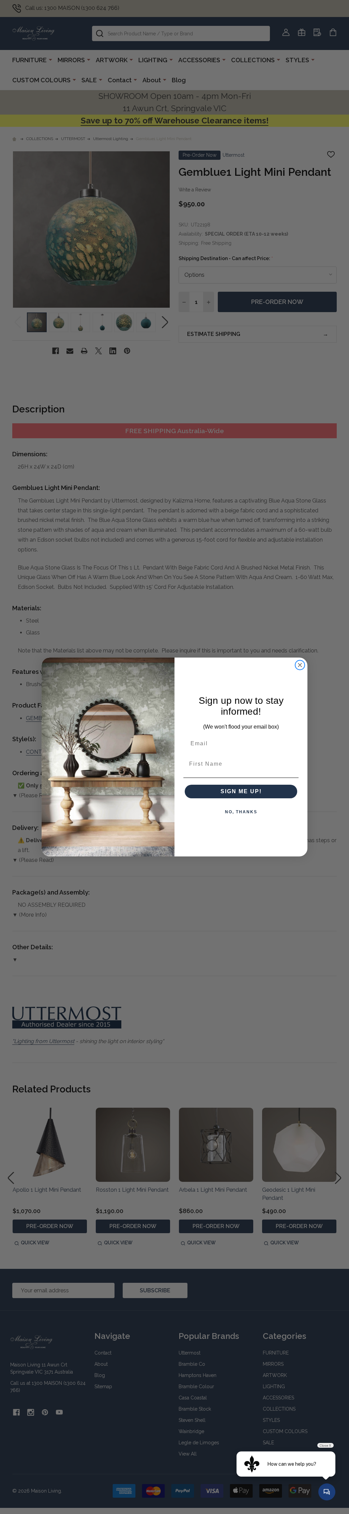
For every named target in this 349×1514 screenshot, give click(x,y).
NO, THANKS (241, 812)
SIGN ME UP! (241, 791)
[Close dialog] (300, 665)
